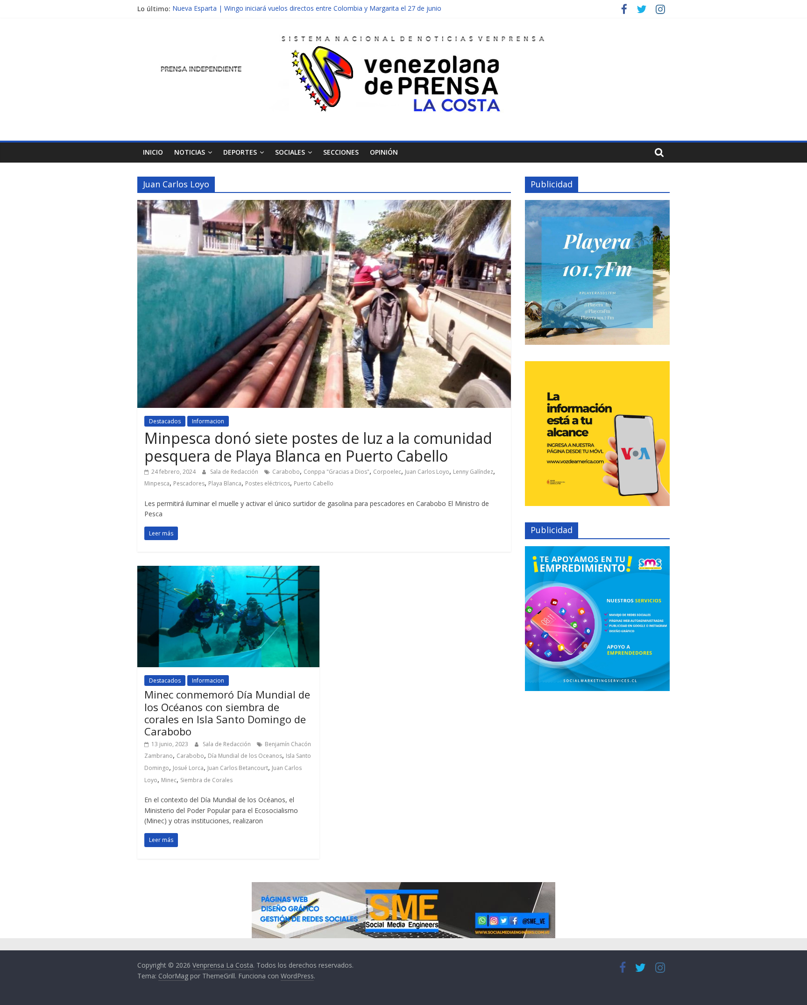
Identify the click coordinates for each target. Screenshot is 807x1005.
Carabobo (286, 472)
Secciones (341, 152)
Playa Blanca (224, 483)
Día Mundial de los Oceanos (245, 756)
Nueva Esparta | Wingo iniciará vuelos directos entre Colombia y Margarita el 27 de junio (306, 8)
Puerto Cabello (313, 483)
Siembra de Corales (206, 780)
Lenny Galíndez (473, 472)
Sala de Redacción (235, 472)
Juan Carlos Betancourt (237, 768)
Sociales (290, 152)
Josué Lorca (188, 768)
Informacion (208, 421)
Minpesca (157, 483)
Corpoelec (387, 472)
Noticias (189, 152)
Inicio (153, 152)
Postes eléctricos (267, 483)
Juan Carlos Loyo (427, 472)
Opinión (384, 152)
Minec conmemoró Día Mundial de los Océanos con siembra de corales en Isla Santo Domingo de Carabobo (227, 712)
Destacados (165, 421)
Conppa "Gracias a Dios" (336, 472)
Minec (169, 780)
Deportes (240, 152)
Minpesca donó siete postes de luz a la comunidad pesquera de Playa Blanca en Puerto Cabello (318, 447)
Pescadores (189, 483)
